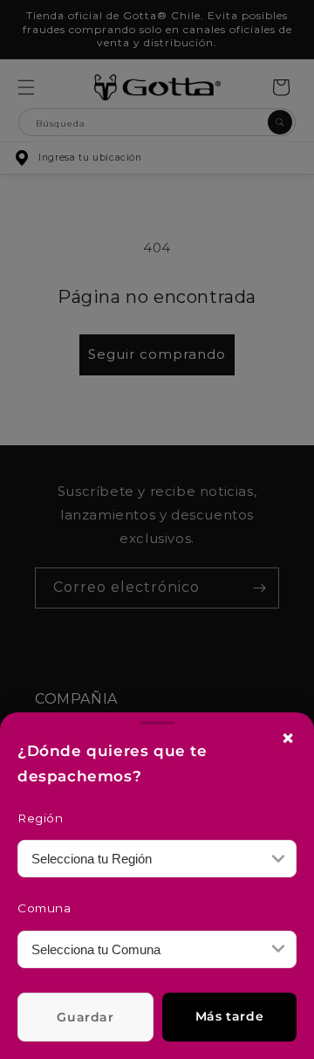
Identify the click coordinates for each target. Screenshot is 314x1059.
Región (40, 818)
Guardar (85, 1017)
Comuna (44, 908)
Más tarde (229, 1016)
